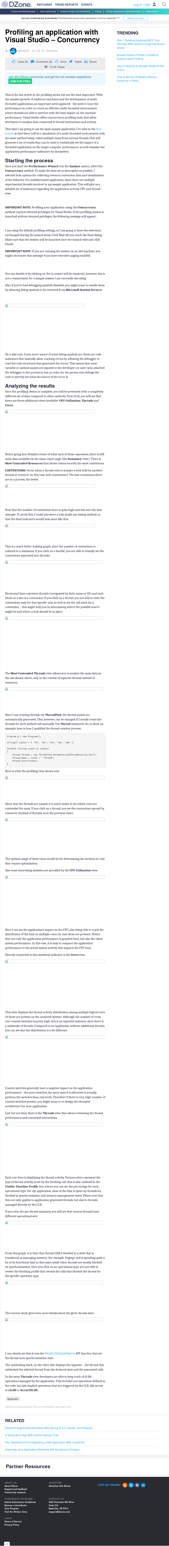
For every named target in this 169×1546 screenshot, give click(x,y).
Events (86, 4)
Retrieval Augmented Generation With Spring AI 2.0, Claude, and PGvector (49, 1428)
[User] (154, 4)
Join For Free (20, 81)
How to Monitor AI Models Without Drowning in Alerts (136, 79)
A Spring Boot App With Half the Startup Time (31, 1435)
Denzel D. (24, 51)
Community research (15, 1492)
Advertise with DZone (59, 1485)
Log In (137, 4)
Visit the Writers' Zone (15, 1511)
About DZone (11, 1485)
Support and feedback (15, 1489)
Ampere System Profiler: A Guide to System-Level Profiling (137, 57)
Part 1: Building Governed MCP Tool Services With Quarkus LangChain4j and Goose (141, 44)
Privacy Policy (11, 1524)
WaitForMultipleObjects (60, 1353)
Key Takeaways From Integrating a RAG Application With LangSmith (45, 1442)
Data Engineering (48, 11)
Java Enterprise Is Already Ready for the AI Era (140, 68)
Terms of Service (13, 1521)
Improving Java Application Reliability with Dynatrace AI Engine (42, 1449)
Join (148, 4)
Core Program (11, 1508)
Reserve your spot (135, 18)
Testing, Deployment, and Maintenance (123, 11)
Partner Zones (151, 11)
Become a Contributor (15, 1505)
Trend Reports (66, 4)
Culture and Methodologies (23, 11)
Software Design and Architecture (75, 11)
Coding (98, 11)
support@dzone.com (59, 1511)
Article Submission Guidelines (20, 1502)
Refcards (44, 4)
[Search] (164, 4)
